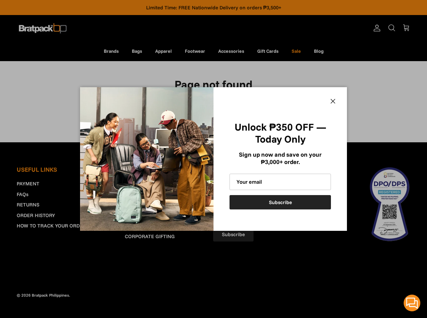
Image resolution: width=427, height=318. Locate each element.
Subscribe (280, 202)
